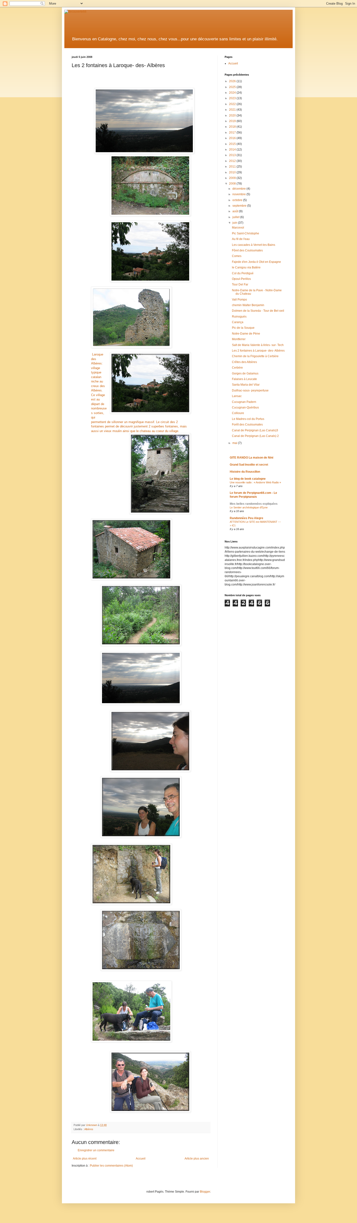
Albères (88, 1129)
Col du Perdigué (243, 273)
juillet (236, 217)
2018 (233, 126)
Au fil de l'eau (241, 239)
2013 (233, 155)
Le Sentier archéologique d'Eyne (249, 507)
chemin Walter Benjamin (248, 305)
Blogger (205, 1191)
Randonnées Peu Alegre (246, 518)
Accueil (140, 1158)
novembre (239, 194)
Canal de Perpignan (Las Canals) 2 (255, 436)
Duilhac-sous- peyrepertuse (250, 390)
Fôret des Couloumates (247, 250)
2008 (233, 183)
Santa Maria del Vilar (246, 384)
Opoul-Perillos (241, 279)
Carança (237, 322)
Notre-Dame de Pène (246, 333)
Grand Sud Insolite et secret (249, 464)
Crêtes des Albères (244, 362)
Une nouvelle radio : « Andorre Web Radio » (255, 482)
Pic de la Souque (243, 327)
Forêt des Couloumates (247, 424)
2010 (233, 172)
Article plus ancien (197, 1158)
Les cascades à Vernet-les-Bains (253, 245)
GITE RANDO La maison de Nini (251, 457)
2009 (233, 178)
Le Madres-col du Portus (248, 419)
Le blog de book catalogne (248, 478)
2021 (233, 109)
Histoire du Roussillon (245, 471)
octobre (237, 200)
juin (235, 222)
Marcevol (238, 227)
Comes (236, 256)
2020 (233, 115)
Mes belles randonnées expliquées (254, 503)
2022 (233, 104)
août (235, 211)
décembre (239, 188)
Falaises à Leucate (244, 379)
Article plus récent (84, 1158)
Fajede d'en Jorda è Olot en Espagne (256, 262)
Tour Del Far (240, 284)
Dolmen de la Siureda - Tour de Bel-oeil (258, 310)
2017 (233, 132)
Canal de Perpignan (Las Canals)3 (255, 430)
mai (235, 443)
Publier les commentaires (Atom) (111, 1165)
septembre (239, 205)
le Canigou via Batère (246, 267)
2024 (233, 92)
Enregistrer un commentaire (96, 1150)
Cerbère (237, 367)
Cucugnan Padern (244, 402)
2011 (233, 166)
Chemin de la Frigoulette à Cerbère (255, 356)
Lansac (237, 396)
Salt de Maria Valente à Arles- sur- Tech (258, 345)
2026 (233, 81)
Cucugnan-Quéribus (245, 407)
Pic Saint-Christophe (245, 233)
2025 (233, 87)
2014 (233, 149)
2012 (233, 161)
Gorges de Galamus (245, 373)
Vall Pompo (239, 299)
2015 (233, 144)
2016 (233, 138)
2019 (233, 121)
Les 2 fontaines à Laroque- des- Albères (258, 350)
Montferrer (239, 339)
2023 (233, 98)
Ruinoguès (239, 316)
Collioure (238, 413)
